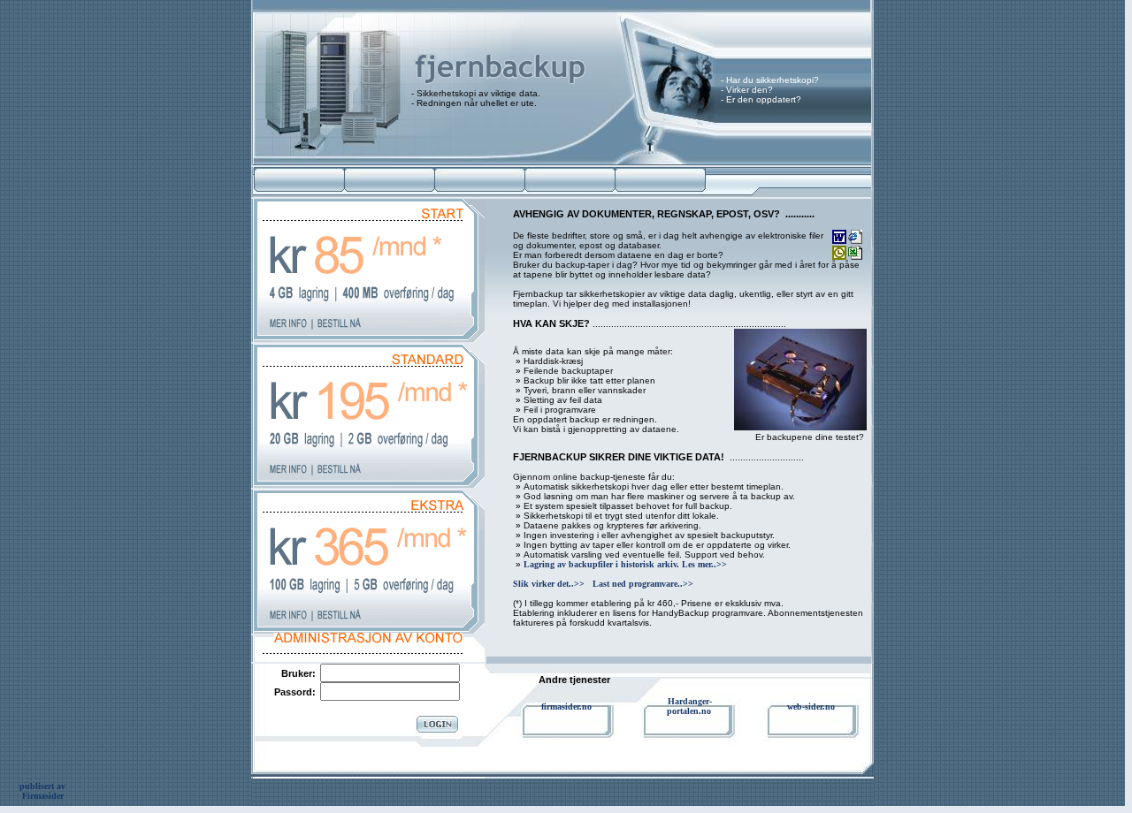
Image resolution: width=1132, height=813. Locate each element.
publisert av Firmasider (42, 791)
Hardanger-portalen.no (690, 706)
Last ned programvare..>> (643, 584)
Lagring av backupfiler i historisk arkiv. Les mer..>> (625, 564)
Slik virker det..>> (549, 584)
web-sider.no (811, 706)
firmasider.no (566, 706)
